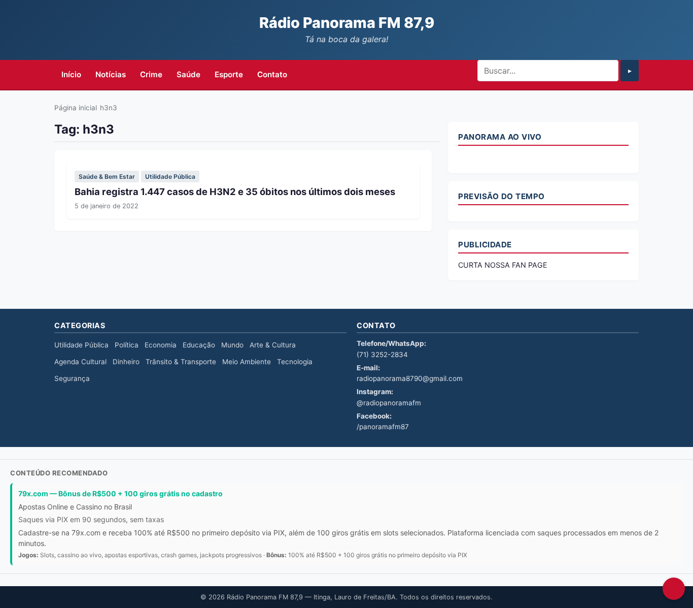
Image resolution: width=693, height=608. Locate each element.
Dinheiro (126, 362)
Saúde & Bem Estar (107, 176)
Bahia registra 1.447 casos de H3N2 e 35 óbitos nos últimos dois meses (235, 191)
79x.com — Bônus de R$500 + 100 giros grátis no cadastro (120, 493)
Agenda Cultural (80, 362)
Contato (272, 74)
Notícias (110, 74)
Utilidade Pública (170, 176)
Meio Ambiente (246, 362)
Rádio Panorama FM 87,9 (346, 22)
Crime (151, 74)
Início (71, 74)
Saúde (188, 74)
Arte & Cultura (273, 345)
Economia (161, 345)
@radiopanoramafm (389, 403)
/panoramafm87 (383, 427)
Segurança (72, 378)
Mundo (232, 345)
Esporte (229, 74)
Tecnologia (295, 362)
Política (126, 345)
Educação (199, 345)
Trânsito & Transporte (181, 362)
